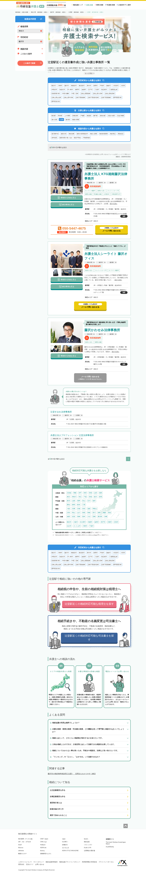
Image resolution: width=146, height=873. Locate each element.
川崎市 (60, 85)
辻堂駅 (78, 415)
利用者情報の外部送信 (89, 862)
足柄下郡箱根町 (80, 97)
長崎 (78, 516)
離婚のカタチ (22, 853)
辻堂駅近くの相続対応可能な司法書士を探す (89, 637)
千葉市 (91, 526)
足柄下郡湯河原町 (93, 97)
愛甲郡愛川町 (117, 97)
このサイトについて (25, 862)
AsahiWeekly (110, 847)
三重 (83, 504)
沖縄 (105, 516)
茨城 (90, 497)
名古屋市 (83, 522)
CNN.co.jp (43, 842)
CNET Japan (44, 839)
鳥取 (83, 512)
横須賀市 (82, 85)
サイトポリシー (38, 862)
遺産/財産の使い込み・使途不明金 (70, 137)
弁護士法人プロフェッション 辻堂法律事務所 (72, 435)
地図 (124, 216)
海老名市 (62, 89)
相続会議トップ (78, 5)
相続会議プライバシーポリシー (69, 862)
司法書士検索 (111, 5)
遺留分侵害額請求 (82, 134)
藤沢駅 (68, 119)
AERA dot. (43, 847)
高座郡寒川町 (56, 93)
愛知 (68, 504)
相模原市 (74, 85)
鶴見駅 (89, 115)
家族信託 (121, 134)
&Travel (28, 842)
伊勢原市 (54, 89)
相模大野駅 (75, 119)
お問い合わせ (39, 864)
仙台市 (69, 526)
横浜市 (54, 85)
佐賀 (73, 516)
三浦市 (97, 89)
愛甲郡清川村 (56, 101)
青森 (75, 493)
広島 (68, 512)
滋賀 (89, 508)
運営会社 (21, 864)
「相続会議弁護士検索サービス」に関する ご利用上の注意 (72, 532)
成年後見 (54, 137)
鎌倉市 (108, 85)
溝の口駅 (54, 119)
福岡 (68, 516)
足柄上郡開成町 (86, 93)
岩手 (80, 493)
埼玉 (80, 497)
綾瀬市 (84, 89)
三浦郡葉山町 (113, 89)
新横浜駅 (75, 115)
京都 (78, 508)
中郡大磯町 (65, 93)
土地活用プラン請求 (124, 5)
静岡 (73, 504)
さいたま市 (77, 526)
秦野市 (77, 89)
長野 (78, 501)
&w (23, 842)
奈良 (83, 508)
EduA (20, 845)
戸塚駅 (82, 115)
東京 (68, 497)
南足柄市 (104, 89)
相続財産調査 (103, 134)
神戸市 (103, 522)
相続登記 (113, 134)
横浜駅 (54, 115)
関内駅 (60, 115)
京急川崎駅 (120, 115)
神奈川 (74, 497)
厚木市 (89, 85)
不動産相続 (86, 137)
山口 (78, 512)
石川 (89, 501)
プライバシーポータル (106, 862)
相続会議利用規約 (52, 862)
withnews (21, 850)
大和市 (123, 85)
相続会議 (86, 842)
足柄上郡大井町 (98, 93)
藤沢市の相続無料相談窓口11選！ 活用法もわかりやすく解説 (72, 774)
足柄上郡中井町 (68, 97)
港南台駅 (102, 115)
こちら (95, 535)
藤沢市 (67, 85)
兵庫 (73, 508)
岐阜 (78, 504)
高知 (109, 512)
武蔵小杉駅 (111, 115)
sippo (63, 839)
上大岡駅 (67, 115)
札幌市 (90, 522)
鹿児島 (100, 516)
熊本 (83, 516)
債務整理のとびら (45, 853)
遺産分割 (63, 134)
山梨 (73, 501)
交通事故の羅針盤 (89, 850)
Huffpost (42, 845)
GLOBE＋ (65, 842)
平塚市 (102, 85)
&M (19, 842)
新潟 (68, 501)
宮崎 (94, 516)
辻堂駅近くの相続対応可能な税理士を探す (89, 603)
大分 (89, 516)
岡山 (73, 512)
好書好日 (65, 845)
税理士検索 (99, 5)
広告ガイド (29, 864)
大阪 (68, 508)
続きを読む (113, 204)
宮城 (90, 493)
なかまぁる (65, 847)
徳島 (99, 512)
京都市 (110, 522)
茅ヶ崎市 (70, 89)
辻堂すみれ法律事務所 (61, 412)
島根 (89, 512)
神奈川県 (89, 182)
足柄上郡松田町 (110, 93)
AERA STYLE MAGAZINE (70, 850)
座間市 (95, 85)
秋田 (85, 493)
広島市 (116, 522)
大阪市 (76, 522)
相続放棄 (71, 134)
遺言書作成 (55, 134)
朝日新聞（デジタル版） (26, 839)
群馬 (100, 497)
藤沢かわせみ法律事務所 (102, 330)
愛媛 (104, 512)
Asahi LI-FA (87, 847)
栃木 (95, 497)
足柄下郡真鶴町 (106, 97)
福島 (100, 493)
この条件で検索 (29, 63)
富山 (83, 501)
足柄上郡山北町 (56, 97)
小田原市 (116, 85)
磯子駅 (95, 115)
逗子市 (90, 89)
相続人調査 (93, 134)
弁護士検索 (89, 5)
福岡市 (96, 522)
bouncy (42, 850)
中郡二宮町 (75, 93)
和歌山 (95, 508)
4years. (86, 839)
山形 (95, 493)
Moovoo (20, 847)
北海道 (69, 493)
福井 (94, 501)
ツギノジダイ (88, 845)
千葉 (85, 497)
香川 (94, 512)
